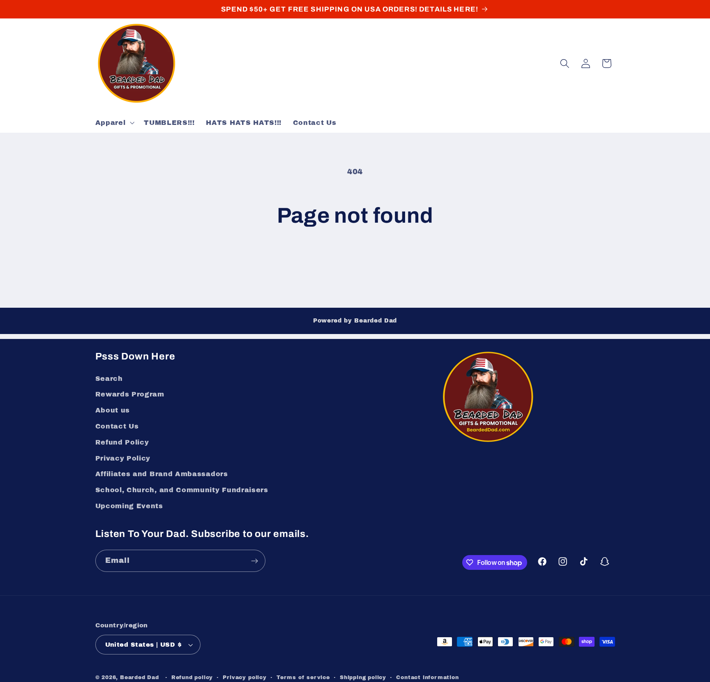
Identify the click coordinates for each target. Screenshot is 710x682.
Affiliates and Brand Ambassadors (161, 473)
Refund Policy (122, 442)
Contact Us (117, 426)
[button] (114, 123)
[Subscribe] (254, 561)
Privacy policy (244, 677)
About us (112, 410)
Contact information (427, 677)
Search (109, 378)
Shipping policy (363, 677)
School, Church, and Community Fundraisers (181, 489)
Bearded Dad (139, 677)
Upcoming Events (129, 505)
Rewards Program (129, 394)
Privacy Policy (123, 458)
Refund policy (192, 677)
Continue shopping (355, 263)
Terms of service (303, 677)
